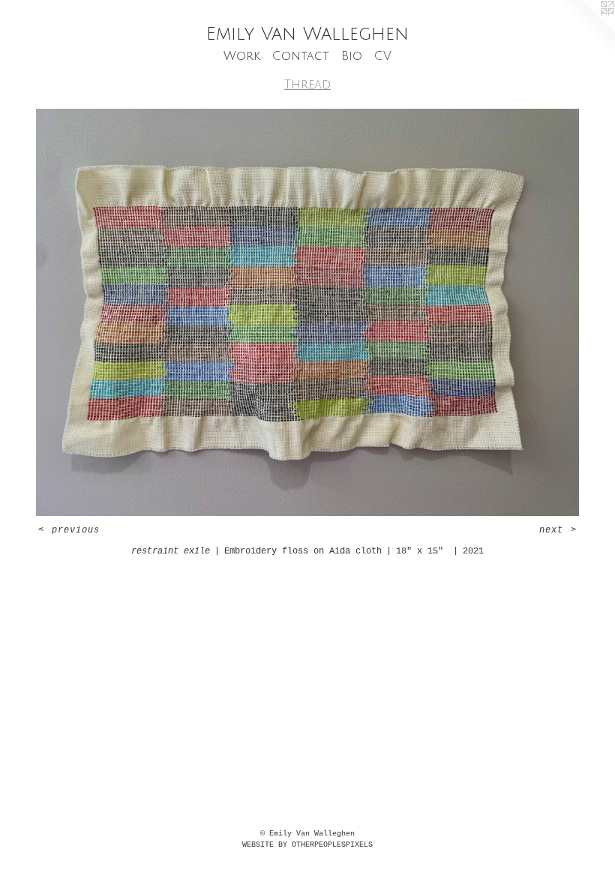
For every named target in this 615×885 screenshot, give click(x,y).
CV (383, 56)
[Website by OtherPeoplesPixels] (585, 30)
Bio (351, 56)
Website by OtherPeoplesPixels (307, 845)
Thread (307, 85)
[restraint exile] (307, 312)
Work (242, 56)
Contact (300, 56)
